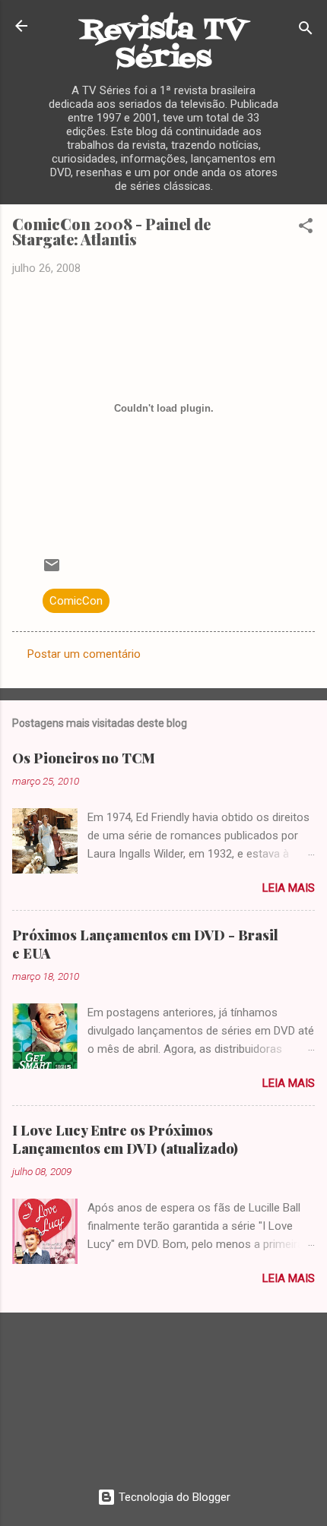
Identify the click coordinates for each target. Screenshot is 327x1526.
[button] (306, 228)
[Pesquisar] (306, 31)
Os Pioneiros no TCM (83, 758)
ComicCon (76, 601)
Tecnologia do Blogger (173, 1497)
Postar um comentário (84, 654)
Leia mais (288, 888)
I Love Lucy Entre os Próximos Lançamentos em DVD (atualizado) (125, 1139)
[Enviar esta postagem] (52, 570)
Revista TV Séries (163, 45)
